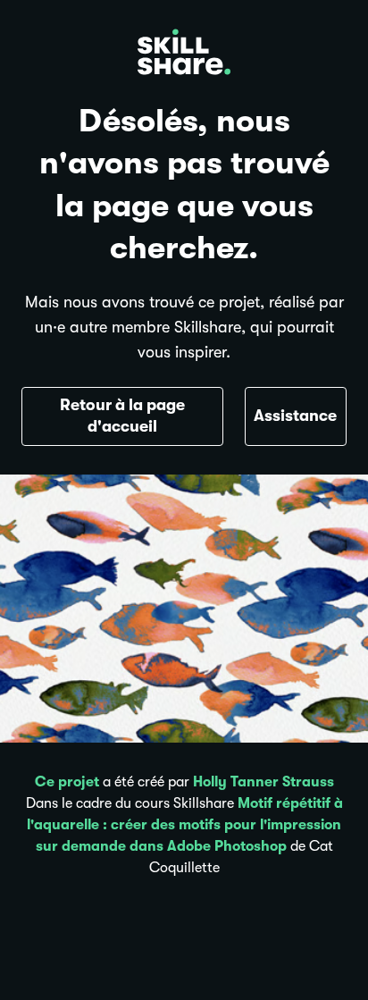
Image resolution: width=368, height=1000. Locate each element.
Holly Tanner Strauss (263, 782)
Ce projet (67, 782)
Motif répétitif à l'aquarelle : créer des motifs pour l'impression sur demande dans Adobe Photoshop (185, 824)
